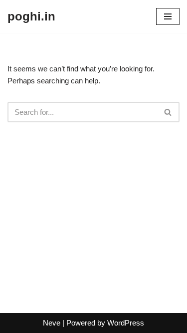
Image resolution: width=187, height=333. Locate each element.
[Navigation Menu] (168, 16)
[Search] (168, 112)
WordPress (125, 323)
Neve (51, 323)
